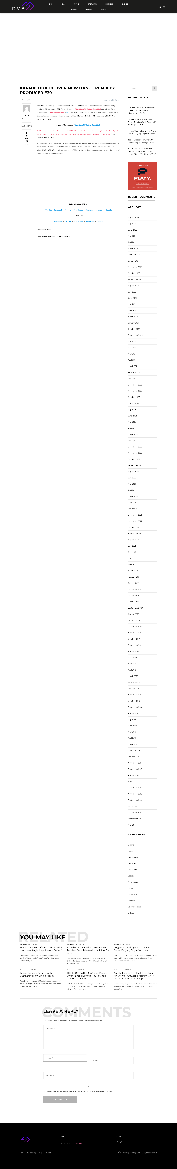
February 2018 (134, 751)
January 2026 (134, 261)
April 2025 (132, 310)
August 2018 (133, 713)
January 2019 (133, 689)
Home (50, 4)
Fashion (88, 9)
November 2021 (135, 521)
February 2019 (134, 682)
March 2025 (133, 317)
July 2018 (132, 720)
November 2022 (135, 453)
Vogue (41, 1153)
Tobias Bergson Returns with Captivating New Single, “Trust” (37, 974)
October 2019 (134, 639)
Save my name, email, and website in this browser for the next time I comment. (79, 1091)
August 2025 (133, 286)
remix (68, 236)
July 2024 (132, 341)
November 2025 (135, 267)
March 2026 (133, 248)
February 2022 (134, 502)
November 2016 (135, 794)
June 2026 (132, 230)
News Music (133, 894)
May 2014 (132, 825)
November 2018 (135, 695)
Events (125, 4)
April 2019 (132, 670)
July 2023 (132, 410)
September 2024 (135, 335)
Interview (132, 863)
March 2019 (133, 676)
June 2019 (132, 658)
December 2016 (135, 788)
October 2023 (134, 397)
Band (44, 236)
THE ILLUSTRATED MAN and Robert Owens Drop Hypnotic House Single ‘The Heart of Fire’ (142, 151)
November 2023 (135, 391)
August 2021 (133, 540)
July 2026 (132, 224)
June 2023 (132, 416)
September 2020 (135, 608)
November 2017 (135, 763)
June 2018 (132, 726)
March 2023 (133, 434)
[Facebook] (26, 133)
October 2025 (134, 273)
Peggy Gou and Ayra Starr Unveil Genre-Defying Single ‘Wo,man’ (132, 949)
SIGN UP (79, 1144)
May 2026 (132, 236)
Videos (74, 9)
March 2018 (133, 744)
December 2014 (135, 812)
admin (26, 115)
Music (76, 4)
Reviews (131, 901)
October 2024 (134, 329)
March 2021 (133, 571)
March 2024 (133, 366)
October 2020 (134, 602)
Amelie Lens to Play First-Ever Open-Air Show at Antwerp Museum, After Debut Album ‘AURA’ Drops (134, 976)
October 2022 (134, 459)
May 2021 (132, 558)
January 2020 (134, 620)
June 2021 (132, 552)
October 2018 (134, 701)
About (103, 9)
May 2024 (132, 354)
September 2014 (135, 819)
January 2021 (133, 583)
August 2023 (133, 403)
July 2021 (132, 546)
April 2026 (132, 242)
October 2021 (134, 527)
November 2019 (135, 633)
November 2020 (135, 595)
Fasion (131, 851)
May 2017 (132, 781)
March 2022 (133, 496)
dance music (51, 236)
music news (61, 236)
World (48, 1153)
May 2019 (132, 664)
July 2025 (132, 292)
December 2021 (135, 515)
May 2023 (132, 422)
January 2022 (134, 509)
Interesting (133, 857)
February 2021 (134, 577)
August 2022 (133, 471)
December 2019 (135, 627)
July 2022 (132, 478)
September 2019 (135, 645)
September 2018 (135, 707)
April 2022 (132, 490)
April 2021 (132, 564)
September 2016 (135, 800)
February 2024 (134, 372)
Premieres (109, 4)
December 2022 (135, 447)
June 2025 (132, 298)
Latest (131, 876)
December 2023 (135, 385)
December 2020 (135, 589)
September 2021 (135, 533)
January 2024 (134, 379)
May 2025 (132, 304)
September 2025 (135, 279)
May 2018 (132, 732)
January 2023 (134, 441)
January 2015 (133, 806)
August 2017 (133, 775)
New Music (133, 882)
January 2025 (133, 323)
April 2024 (132, 360)
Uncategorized (134, 907)
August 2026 (133, 217)
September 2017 (135, 769)
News (63, 4)
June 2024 (132, 348)
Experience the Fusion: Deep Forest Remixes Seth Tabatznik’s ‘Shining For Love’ (142, 122)
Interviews (92, 4)
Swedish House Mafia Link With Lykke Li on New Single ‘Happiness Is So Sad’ (142, 110)
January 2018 (134, 757)
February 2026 (134, 255)
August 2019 (133, 651)
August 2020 (133, 614)
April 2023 (132, 428)
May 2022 (132, 484)
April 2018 (132, 738)
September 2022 (135, 465)
